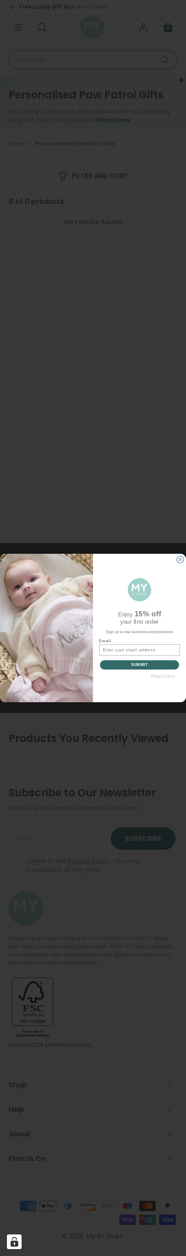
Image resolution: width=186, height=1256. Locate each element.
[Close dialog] (180, 559)
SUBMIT (139, 665)
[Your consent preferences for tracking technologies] (14, 1241)
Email (105, 641)
